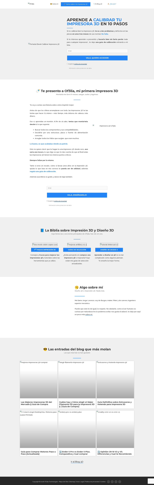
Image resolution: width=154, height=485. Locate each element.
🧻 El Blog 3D (97, 4)
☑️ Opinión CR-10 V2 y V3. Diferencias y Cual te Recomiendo (114, 453)
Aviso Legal (80, 482)
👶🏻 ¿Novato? (111, 4)
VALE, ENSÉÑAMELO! (77, 195)
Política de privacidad (92, 482)
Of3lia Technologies (51, 482)
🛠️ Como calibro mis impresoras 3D (75, 4)
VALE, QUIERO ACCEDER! (97, 58)
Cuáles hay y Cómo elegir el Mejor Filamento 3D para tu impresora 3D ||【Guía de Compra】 (76, 404)
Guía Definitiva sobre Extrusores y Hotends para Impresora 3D (114, 403)
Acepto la (77, 64)
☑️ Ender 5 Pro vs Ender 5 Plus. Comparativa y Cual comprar (74, 453)
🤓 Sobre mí (54, 4)
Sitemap (72, 482)
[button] (97, 68)
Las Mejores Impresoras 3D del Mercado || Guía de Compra (36, 403)
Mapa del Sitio (63, 482)
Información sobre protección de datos (80, 68)
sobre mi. (89, 314)
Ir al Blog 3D (77, 461)
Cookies (103, 482)
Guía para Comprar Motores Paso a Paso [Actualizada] (38, 453)
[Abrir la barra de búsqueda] (122, 4)
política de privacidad (80, 64)
